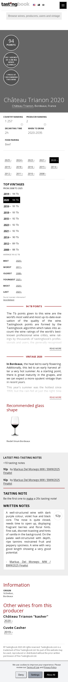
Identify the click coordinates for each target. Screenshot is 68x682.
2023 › (31, 160)
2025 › (8, 160)
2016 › (31, 166)
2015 (6, 218)
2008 (6, 249)
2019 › (8, 166)
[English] (34, 5)
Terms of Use (33, 667)
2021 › (42, 160)
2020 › (54, 160)
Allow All (51, 674)
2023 (6, 224)
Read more (55, 348)
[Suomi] (43, 5)
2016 (6, 206)
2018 (6, 212)
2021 (6, 230)
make (29, 498)
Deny (21, 674)
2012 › (8, 173)
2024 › (19, 160)
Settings (35, 674)
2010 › (31, 173)
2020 (6, 199)
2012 (6, 243)
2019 (6, 193)
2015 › (42, 166)
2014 (6, 237)
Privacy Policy (50, 667)
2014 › (54, 166)
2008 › (42, 173)
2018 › (19, 166)
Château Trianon (22, 106)
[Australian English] (39, 5)
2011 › (19, 173)
